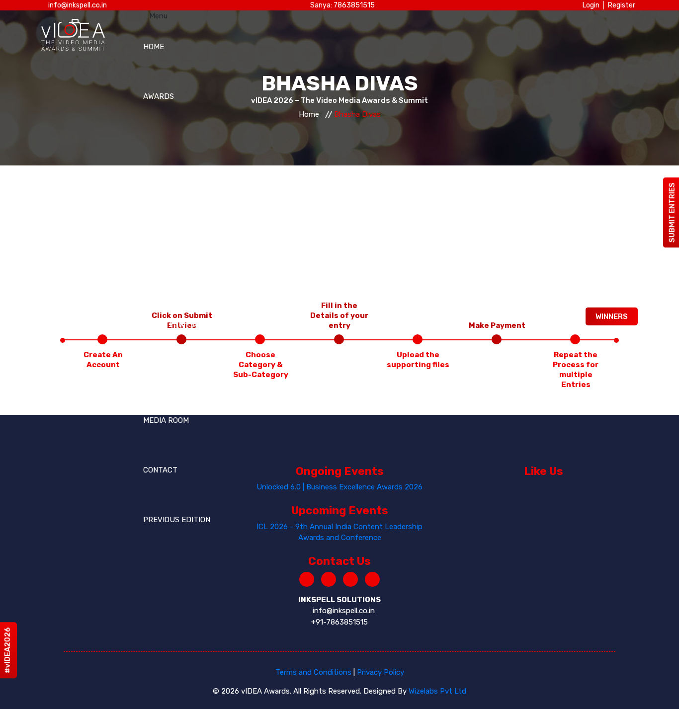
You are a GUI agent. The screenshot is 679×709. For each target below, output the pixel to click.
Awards (158, 96)
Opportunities (172, 323)
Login (591, 5)
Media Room (166, 420)
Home (153, 46)
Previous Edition (176, 519)
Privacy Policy (380, 672)
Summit (157, 239)
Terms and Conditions (313, 672)
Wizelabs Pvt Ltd (437, 691)
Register (621, 5)
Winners (611, 316)
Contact (160, 470)
